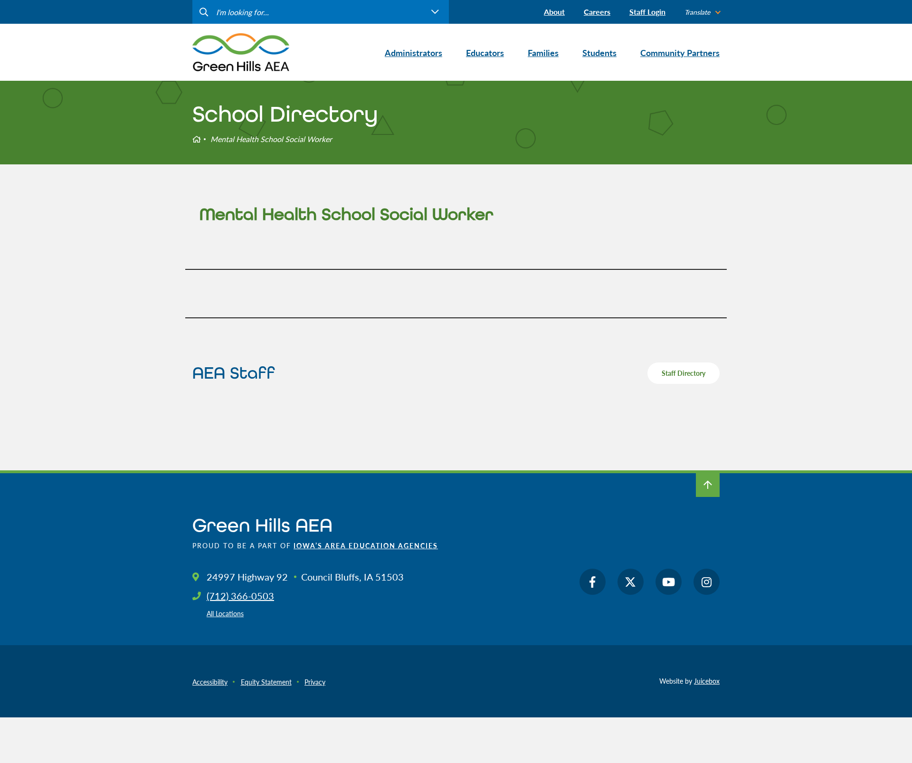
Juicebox (707, 681)
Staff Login (647, 11)
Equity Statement (266, 682)
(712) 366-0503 (240, 595)
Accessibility (210, 682)
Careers (597, 11)
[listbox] (702, 12)
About (554, 11)
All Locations (225, 613)
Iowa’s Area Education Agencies (366, 545)
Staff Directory (683, 373)
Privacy (314, 682)
